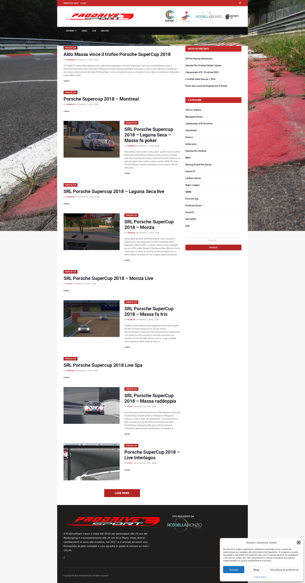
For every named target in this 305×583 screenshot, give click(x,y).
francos (70, 60)
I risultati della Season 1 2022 (200, 79)
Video (84, 31)
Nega (256, 569)
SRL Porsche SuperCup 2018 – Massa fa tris (148, 311)
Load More (122, 493)
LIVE (94, 31)
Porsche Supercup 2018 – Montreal (101, 99)
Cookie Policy (260, 577)
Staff (69, 284)
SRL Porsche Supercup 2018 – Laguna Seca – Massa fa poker (148, 134)
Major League (192, 185)
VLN (187, 226)
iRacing (105, 31)
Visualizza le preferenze (284, 569)
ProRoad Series (193, 205)
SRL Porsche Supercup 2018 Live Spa (103, 365)
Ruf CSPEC (190, 219)
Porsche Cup (70, 48)
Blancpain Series (194, 116)
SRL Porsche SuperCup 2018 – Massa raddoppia (150, 398)
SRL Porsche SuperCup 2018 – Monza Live (108, 278)
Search (213, 247)
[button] (298, 542)
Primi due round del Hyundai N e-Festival (206, 86)
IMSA (188, 157)
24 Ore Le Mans (193, 110)
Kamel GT (190, 171)
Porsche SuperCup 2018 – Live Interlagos (152, 454)
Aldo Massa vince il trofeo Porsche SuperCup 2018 (117, 54)
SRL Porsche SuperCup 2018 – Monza (148, 224)
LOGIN (83, 3)
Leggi (66, 81)
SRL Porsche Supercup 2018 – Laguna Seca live (114, 191)
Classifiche (191, 130)
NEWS (188, 192)
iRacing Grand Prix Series (198, 164)
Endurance (191, 144)
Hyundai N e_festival (195, 151)
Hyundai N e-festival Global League (203, 65)
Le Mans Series (193, 178)
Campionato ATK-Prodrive (199, 123)
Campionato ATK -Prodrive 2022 (202, 72)
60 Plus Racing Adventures (199, 58)
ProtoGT (189, 212)
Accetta (233, 569)
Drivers (70, 31)
